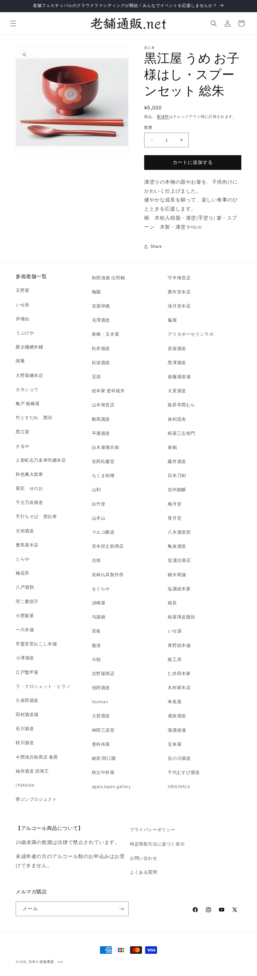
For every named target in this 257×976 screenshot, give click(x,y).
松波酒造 (101, 362)
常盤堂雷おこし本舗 (36, 644)
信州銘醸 (177, 489)
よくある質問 (143, 872)
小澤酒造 (25, 658)
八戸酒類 (25, 587)
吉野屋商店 (103, 673)
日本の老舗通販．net (46, 961)
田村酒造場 (27, 714)
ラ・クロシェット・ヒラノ (43, 686)
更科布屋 (101, 744)
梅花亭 (22, 573)
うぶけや (25, 333)
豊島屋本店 (27, 545)
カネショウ (27, 389)
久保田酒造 (27, 700)
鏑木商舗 (177, 574)
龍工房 (174, 659)
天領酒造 (25, 531)
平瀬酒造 (101, 433)
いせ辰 (22, 305)
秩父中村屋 (103, 772)
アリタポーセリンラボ (190, 334)
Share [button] (156, 246)
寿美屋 (174, 701)
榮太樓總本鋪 (29, 347)
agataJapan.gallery (111, 786)
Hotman (100, 701)
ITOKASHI (25, 785)
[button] (13, 23)
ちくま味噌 (103, 475)
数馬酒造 (101, 419)
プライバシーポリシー (153, 829)
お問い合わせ (143, 858)
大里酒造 (177, 391)
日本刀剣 (177, 475)
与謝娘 (99, 617)
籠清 (96, 645)
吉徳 (96, 560)
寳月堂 (174, 518)
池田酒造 (101, 687)
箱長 (172, 603)
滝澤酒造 (101, 320)
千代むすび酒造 (184, 772)
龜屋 (172, 320)
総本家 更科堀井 (108, 391)
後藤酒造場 (179, 376)
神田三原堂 (103, 730)
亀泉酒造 (177, 546)
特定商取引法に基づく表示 (157, 844)
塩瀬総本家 (179, 589)
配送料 (163, 116)
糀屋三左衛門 (181, 433)
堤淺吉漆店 (179, 560)
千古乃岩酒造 (29, 502)
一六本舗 (25, 630)
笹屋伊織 (101, 306)
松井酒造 (101, 348)
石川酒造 (25, 728)
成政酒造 (177, 716)
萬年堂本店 (179, 292)
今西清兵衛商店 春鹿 (37, 757)
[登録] (121, 909)
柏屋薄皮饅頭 (181, 617)
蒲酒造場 (177, 730)
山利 (96, 489)
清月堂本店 (179, 306)
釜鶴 (172, 447)
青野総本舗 (179, 645)
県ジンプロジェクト (36, 799)
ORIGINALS (179, 786)
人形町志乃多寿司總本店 (41, 460)
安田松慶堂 (103, 461)
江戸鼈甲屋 (27, 672)
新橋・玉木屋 (105, 334)
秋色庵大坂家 (29, 474)
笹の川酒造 (179, 758)
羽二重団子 (27, 601)
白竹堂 (99, 504)
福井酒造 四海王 (32, 771)
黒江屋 (22, 432)
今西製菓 (25, 615)
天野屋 (22, 290)
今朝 (96, 659)
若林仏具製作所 (108, 574)
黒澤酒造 (177, 362)
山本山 (99, 518)
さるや (22, 446)
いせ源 (174, 631)
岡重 (20, 361)
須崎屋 (99, 603)
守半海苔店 (179, 278)
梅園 (96, 292)
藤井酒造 (177, 461)
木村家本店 (179, 687)
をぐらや (101, 589)
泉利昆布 (177, 419)
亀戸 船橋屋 (28, 403)
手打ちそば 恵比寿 (36, 516)
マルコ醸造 (103, 532)
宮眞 (96, 631)
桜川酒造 (25, 742)
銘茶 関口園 (104, 758)
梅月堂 (174, 504)
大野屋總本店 (29, 375)
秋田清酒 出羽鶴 (108, 278)
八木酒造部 (179, 532)
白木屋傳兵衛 (105, 447)
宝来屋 (174, 744)
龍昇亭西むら (181, 405)
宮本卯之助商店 (108, 546)
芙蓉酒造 (177, 348)
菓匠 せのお (29, 488)
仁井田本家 (179, 673)
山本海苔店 (103, 405)
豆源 (96, 376)
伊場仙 (22, 319)
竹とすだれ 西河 (34, 417)
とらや (22, 559)
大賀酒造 (101, 716)
